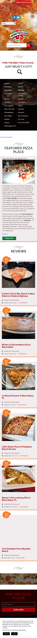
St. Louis (21, 119)
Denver (7, 99)
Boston (20, 87)
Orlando (21, 109)
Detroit (20, 99)
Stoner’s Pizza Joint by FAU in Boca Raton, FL (16, 499)
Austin (20, 83)
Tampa (6, 123)
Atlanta (7, 83)
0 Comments (23, 303)
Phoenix (21, 112)
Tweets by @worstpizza (6, 137)
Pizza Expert (15, 300)
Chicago (21, 90)
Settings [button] (6, 633)
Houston (7, 102)
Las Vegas (21, 102)
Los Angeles (8, 106)
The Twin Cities (23, 123)
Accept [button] (14, 633)
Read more (9, 238)
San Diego (8, 116)
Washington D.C (10, 126)
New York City (9, 109)
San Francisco (23, 116)
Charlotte (7, 90)
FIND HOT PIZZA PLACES (23, 2)
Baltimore (8, 87)
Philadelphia (8, 112)
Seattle (7, 119)
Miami (20, 106)
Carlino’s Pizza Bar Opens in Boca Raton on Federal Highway (18, 295)
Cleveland (8, 93)
